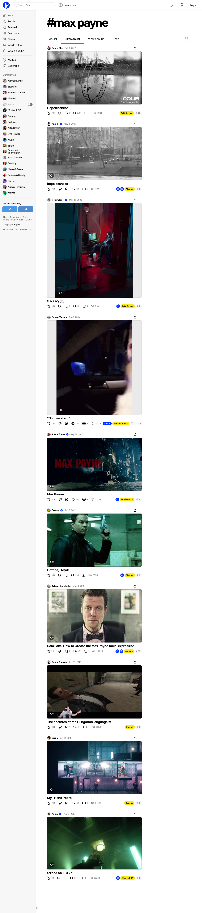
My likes (12, 59)
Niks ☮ (55, 124)
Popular (12, 21)
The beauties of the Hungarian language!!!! (79, 722)
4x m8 (55, 814)
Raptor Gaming (59, 662)
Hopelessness (57, 108)
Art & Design (126, 113)
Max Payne (55, 494)
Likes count (72, 39)
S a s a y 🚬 (55, 301)
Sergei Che (57, 48)
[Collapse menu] (37, 908)
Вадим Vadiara (59, 317)
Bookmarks (13, 65)
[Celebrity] (17, 163)
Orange (55, 510)
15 (138, 803)
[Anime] (17, 104)
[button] (186, 39)
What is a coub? (16, 50)
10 (138, 651)
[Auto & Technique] (17, 187)
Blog (12, 217)
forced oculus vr (59, 873)
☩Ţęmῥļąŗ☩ (58, 200)
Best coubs (13, 33)
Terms (6, 219)
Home (11, 15)
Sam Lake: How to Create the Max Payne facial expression (91, 646)
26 (138, 113)
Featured (12, 27)
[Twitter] (9, 209)
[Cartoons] (17, 122)
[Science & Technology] (17, 152)
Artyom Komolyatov (61, 586)
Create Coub (70, 5)
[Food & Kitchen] (17, 157)
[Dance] (17, 181)
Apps (18, 217)
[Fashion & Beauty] (17, 175)
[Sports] (17, 146)
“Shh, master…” (58, 418)
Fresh (115, 39)
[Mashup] (17, 98)
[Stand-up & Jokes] (17, 92)
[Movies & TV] (17, 110)
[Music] (17, 140)
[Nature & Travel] (17, 169)
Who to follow (15, 45)
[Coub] (6, 5)
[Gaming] (17, 116)
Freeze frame (58, 434)
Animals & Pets (121, 423)
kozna (55, 738)
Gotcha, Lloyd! (58, 570)
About (6, 217)
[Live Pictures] (17, 134)
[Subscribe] (30, 104)
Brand (25, 217)
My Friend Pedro (59, 798)
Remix (107, 423)
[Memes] (17, 193)
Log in (193, 5)
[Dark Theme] (171, 5)
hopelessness (57, 184)
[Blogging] (17, 87)
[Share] (135, 48)
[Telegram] (25, 209)
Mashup (130, 189)
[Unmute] (51, 175)
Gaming (129, 651)
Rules (22, 219)
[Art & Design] (17, 128)
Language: (12, 224)
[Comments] (66, 113)
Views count (96, 39)
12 (138, 499)
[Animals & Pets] (17, 81)
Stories (11, 39)
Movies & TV (127, 499)
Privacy (14, 219)
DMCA (29, 219)
